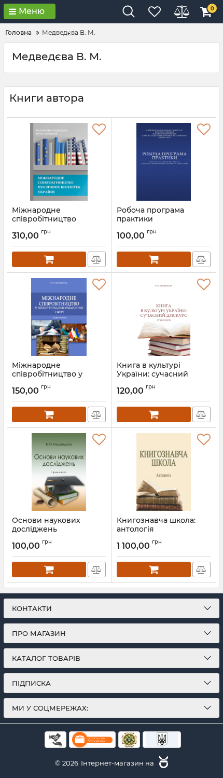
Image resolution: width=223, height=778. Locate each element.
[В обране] (99, 129)
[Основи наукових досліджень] (59, 472)
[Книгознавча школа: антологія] (164, 472)
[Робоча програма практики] (164, 162)
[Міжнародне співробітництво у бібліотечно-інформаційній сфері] (59, 317)
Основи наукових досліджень (46, 529)
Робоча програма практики (150, 219)
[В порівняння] (97, 259)
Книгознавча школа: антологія (156, 529)
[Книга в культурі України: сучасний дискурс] (164, 317)
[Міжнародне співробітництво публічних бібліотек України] (59, 162)
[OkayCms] (162, 763)
